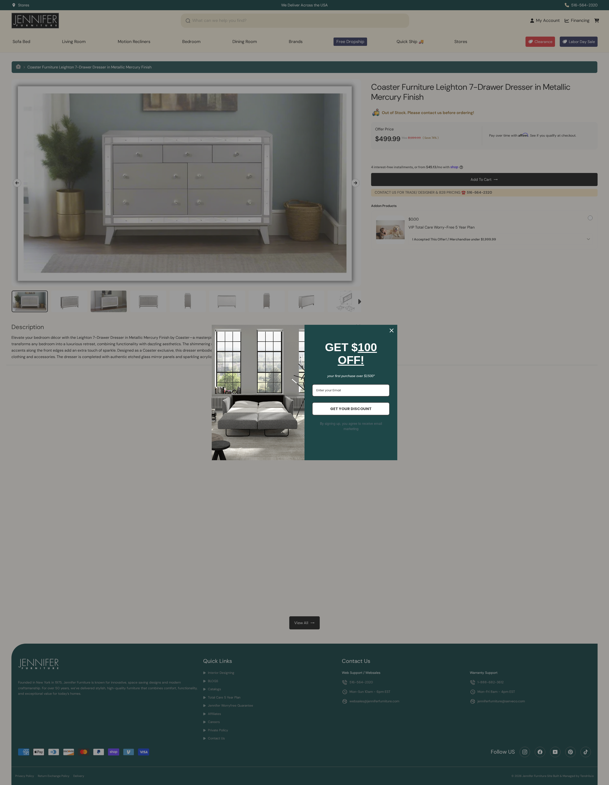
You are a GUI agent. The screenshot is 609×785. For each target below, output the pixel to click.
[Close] (391, 330)
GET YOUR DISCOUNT (351, 409)
